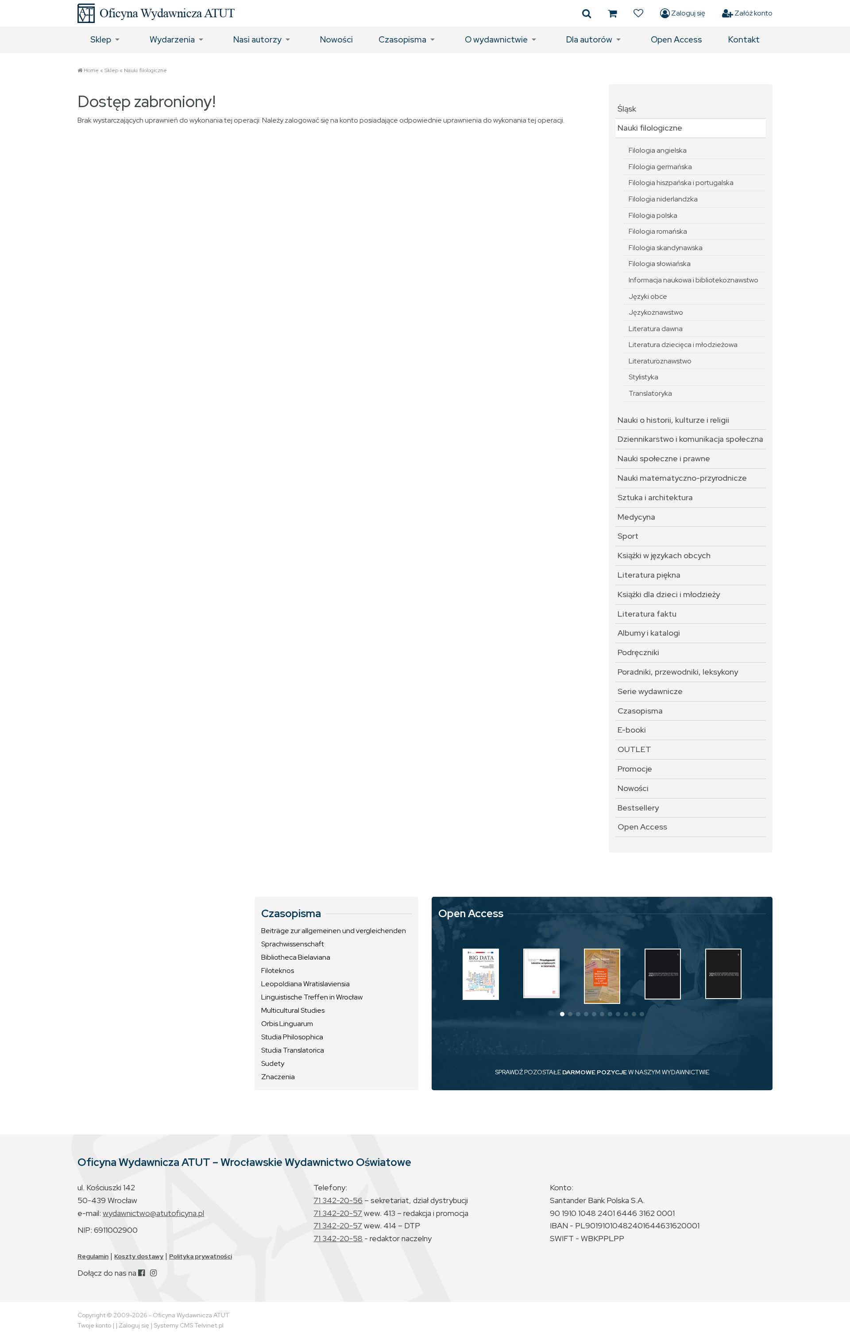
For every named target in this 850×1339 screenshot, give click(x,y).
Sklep (100, 39)
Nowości (336, 39)
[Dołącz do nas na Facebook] (141, 1273)
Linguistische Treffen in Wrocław (312, 997)
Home (91, 70)
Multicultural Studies (293, 1010)
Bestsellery (638, 808)
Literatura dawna (656, 328)
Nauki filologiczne (145, 70)
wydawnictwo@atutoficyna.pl (153, 1213)
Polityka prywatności (200, 1256)
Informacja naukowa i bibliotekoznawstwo (693, 280)
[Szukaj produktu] (586, 13)
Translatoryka (650, 393)
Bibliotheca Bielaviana (295, 957)
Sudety (272, 1063)
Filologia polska (653, 215)
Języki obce (648, 296)
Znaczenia (278, 1076)
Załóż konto (753, 13)
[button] (562, 1014)
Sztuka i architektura (655, 497)
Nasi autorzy (257, 39)
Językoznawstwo (656, 312)
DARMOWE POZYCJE (594, 1072)
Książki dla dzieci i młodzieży (669, 594)
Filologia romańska (658, 231)
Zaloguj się (687, 13)
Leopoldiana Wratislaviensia (305, 983)
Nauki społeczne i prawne (664, 458)
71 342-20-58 (338, 1238)
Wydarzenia (172, 39)
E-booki (632, 730)
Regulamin (92, 1256)
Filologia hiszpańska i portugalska (681, 182)
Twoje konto (94, 1325)
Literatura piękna (649, 575)
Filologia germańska (660, 166)
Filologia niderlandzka (663, 199)
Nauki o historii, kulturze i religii (673, 420)
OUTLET (634, 749)
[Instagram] (153, 1273)
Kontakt (744, 39)
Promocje (635, 769)
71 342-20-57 (337, 1213)
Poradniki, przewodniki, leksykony (678, 672)
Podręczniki (638, 652)
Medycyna (636, 517)
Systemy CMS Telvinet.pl (189, 1325)
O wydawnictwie (496, 39)
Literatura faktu (647, 614)
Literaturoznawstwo (660, 361)
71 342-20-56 (338, 1200)
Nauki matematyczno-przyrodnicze (682, 478)
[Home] (156, 13)
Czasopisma (402, 39)
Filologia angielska (658, 150)
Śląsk (627, 109)
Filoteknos (277, 970)
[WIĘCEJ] (481, 974)
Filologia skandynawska (666, 247)
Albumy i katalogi (649, 633)
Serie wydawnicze (650, 691)
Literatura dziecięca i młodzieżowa (683, 344)
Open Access (676, 39)
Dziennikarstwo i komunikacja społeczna (690, 439)
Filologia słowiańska (660, 263)
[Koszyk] (612, 13)
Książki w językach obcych (664, 555)
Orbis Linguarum (287, 1023)
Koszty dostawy (138, 1256)
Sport (628, 536)
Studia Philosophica (292, 1037)
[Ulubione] (638, 13)
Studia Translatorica (292, 1050)
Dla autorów (589, 39)
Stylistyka (643, 377)
